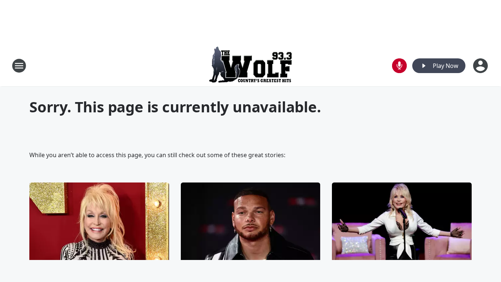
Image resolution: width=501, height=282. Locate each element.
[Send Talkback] (399, 65)
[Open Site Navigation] (19, 65)
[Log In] (481, 65)
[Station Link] (250, 65)
